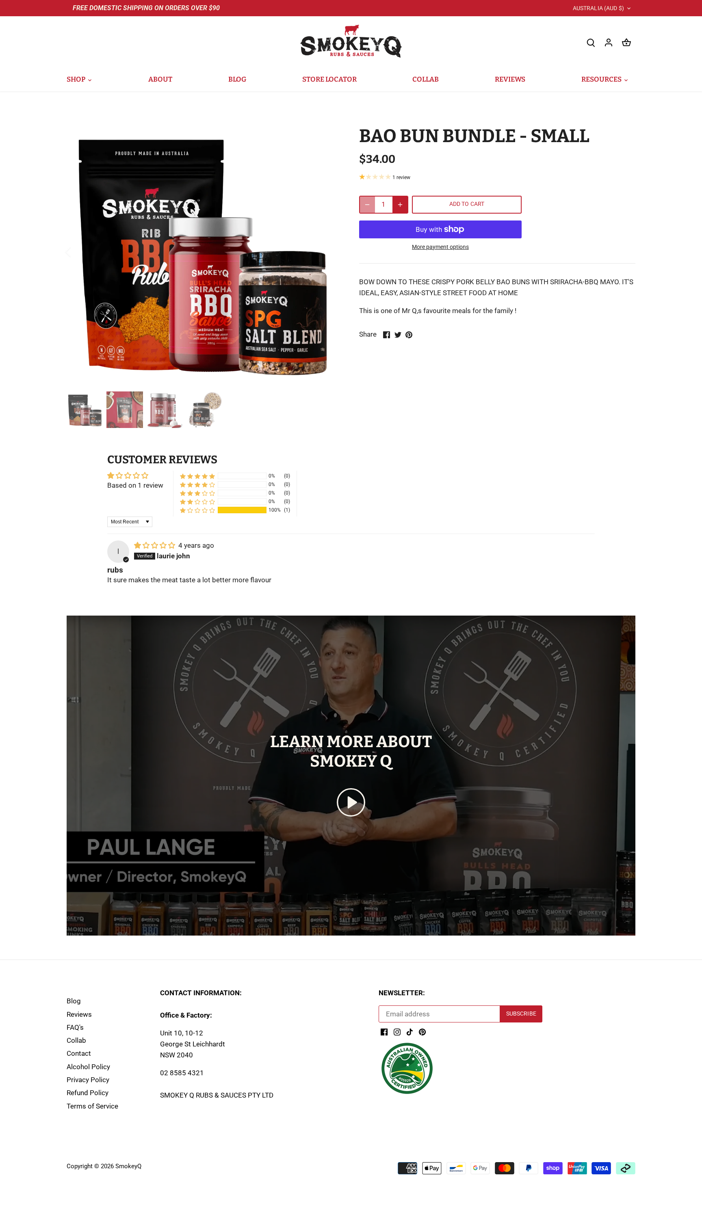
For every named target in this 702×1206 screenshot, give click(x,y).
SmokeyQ (128, 1166)
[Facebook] (384, 1032)
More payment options (440, 247)
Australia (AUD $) (598, 8)
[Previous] (78, 251)
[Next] (327, 251)
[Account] (609, 42)
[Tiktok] (409, 1032)
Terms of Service (92, 1106)
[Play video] (351, 802)
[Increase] (400, 204)
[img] (155, 545)
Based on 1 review (135, 485)
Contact (79, 1053)
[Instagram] (397, 1032)
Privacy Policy (88, 1080)
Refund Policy (87, 1093)
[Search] (591, 42)
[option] (203, 251)
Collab (76, 1040)
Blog (74, 1001)
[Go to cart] (626, 42)
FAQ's (75, 1027)
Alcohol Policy (88, 1067)
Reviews (79, 1014)
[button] (197, 510)
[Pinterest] (422, 1032)
